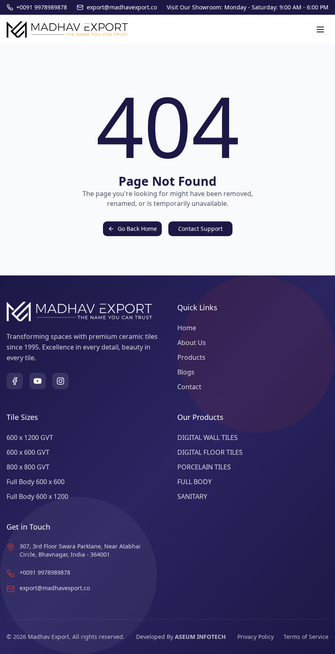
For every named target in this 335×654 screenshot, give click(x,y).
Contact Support (200, 228)
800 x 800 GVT (28, 466)
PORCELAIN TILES (204, 466)
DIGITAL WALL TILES (207, 437)
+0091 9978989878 (45, 572)
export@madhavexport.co (55, 588)
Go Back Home (137, 228)
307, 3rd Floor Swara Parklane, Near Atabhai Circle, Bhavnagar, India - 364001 (80, 550)
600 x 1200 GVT (30, 437)
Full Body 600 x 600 (36, 481)
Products (191, 357)
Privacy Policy (255, 636)
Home (186, 327)
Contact (189, 386)
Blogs (185, 372)
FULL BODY (194, 481)
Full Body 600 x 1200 (37, 496)
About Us (191, 342)
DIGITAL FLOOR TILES (210, 452)
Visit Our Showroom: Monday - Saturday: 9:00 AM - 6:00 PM (247, 7)
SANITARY (192, 496)
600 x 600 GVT (28, 452)
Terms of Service (306, 636)
